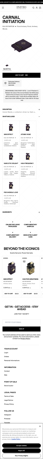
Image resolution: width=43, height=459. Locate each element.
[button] (7, 67)
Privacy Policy (25, 338)
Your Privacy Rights (21, 456)
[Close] (40, 426)
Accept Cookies (21, 446)
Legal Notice (8, 400)
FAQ (5, 375)
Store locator (8, 385)
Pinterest (7, 419)
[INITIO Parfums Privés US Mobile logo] (21, 7)
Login (6, 352)
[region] (21, 441)
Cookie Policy (15, 439)
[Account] (37, 7)
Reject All (21, 451)
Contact (7, 371)
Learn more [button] (11, 84)
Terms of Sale (9, 396)
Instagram (7, 415)
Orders (6, 356)
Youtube (7, 422)
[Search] (33, 7)
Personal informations (11, 360)
